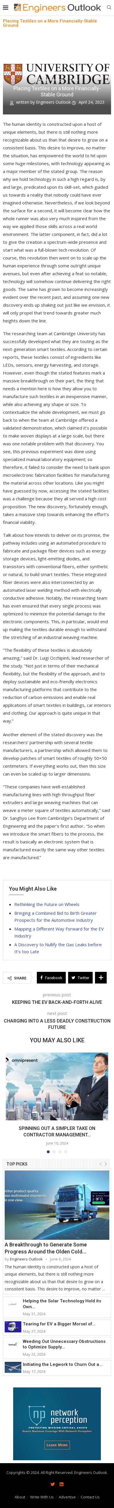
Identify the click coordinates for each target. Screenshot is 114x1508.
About (20, 1497)
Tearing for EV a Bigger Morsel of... (59, 1324)
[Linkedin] (61, 1484)
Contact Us (90, 1497)
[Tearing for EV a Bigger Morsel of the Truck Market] (13, 1326)
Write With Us (42, 1497)
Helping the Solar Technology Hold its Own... (62, 1303)
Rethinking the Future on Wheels (47, 904)
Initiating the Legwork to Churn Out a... (63, 1364)
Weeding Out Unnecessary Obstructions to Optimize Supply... (64, 1344)
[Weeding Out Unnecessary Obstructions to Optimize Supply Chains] (13, 1344)
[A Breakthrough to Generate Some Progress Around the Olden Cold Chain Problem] (57, 1205)
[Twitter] (52, 1484)
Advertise (67, 1497)
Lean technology (49, 80)
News (74, 80)
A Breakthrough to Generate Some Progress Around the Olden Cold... (46, 1248)
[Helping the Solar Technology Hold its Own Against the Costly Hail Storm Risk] (13, 1303)
